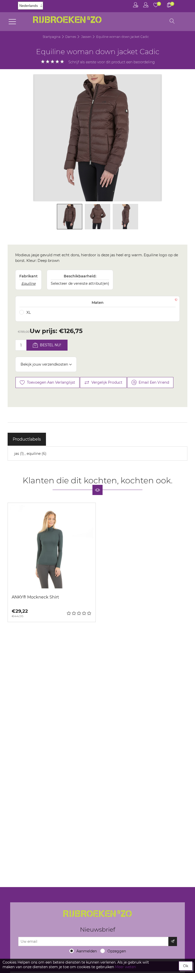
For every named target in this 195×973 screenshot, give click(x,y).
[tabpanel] (97, 453)
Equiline (28, 283)
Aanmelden (86, 951)
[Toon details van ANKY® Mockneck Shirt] (51, 547)
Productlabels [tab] (27, 439)
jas (16, 453)
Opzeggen (116, 951)
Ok (185, 966)
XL (28, 312)
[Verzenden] (172, 941)
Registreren (135, 6)
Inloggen (145, 6)
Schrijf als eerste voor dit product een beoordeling (111, 62)
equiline (34, 453)
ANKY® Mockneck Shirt (35, 597)
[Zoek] (172, 21)
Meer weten (125, 967)
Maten (98, 302)
